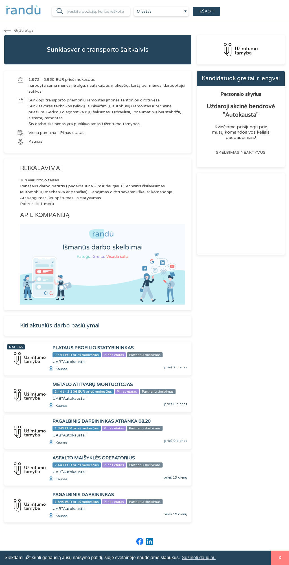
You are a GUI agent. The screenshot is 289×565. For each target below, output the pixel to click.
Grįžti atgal (23, 30)
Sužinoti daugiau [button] (199, 557)
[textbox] (161, 11)
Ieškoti (206, 11)
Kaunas (35, 141)
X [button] (280, 557)
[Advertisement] (241, 214)
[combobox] (161, 11)
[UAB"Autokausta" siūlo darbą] (241, 49)
